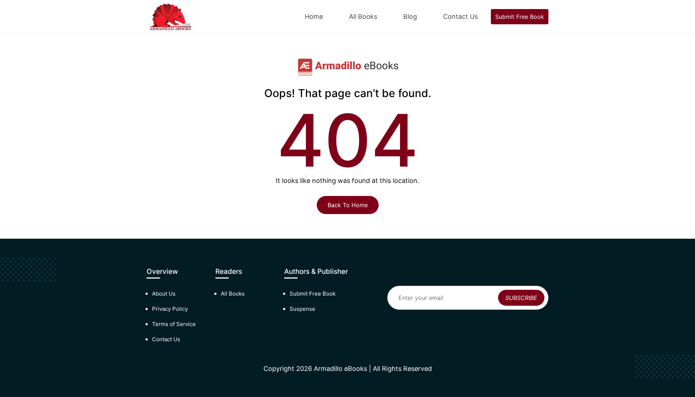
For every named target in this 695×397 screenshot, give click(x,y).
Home (314, 16)
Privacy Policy (170, 308)
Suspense (302, 308)
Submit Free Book (519, 16)
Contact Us (460, 16)
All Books (363, 16)
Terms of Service (174, 324)
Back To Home (348, 205)
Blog (410, 16)
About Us (164, 293)
